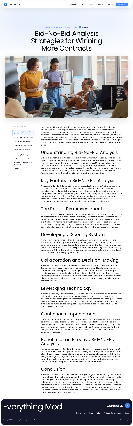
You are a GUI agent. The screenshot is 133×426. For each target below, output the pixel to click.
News (90, 413)
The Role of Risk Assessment (22, 141)
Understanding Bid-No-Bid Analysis (22, 132)
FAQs (98, 413)
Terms (122, 420)
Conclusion (17, 168)
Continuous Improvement (21, 159)
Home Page (81, 413)
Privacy (116, 420)
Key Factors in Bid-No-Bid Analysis (24, 137)
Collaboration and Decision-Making (22, 150)
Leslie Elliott (85, 27)
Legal (127, 420)
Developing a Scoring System (23, 145)
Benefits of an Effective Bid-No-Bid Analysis (23, 163)
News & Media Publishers (54, 27)
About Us (109, 420)
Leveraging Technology (21, 155)
